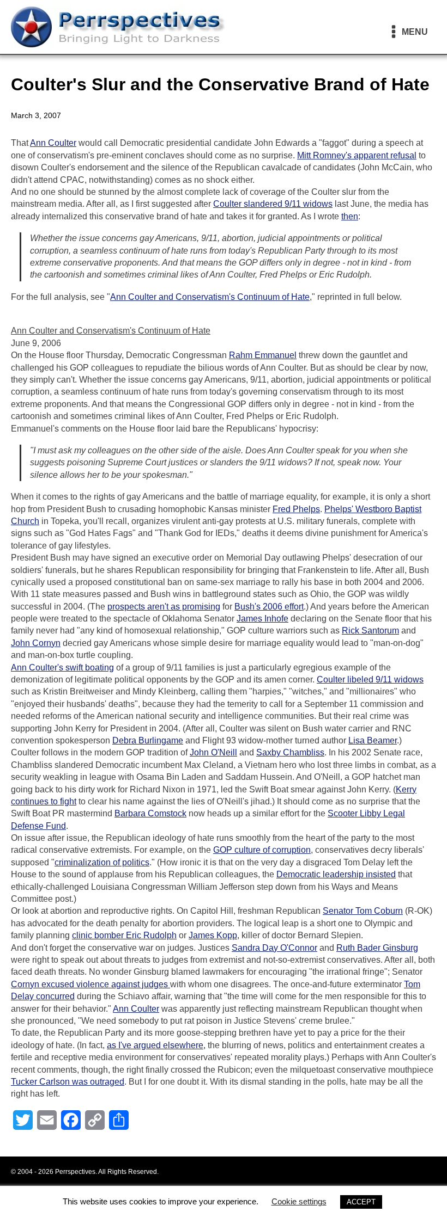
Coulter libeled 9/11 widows (370, 679)
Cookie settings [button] (299, 1201)
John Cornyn (36, 643)
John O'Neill (213, 752)
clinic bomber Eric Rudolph (124, 935)
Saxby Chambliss (290, 752)
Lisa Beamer (372, 740)
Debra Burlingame (147, 740)
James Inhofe (262, 618)
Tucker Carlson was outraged (67, 1081)
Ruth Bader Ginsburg (377, 947)
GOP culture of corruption (262, 849)
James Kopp (213, 935)
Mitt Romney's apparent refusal (356, 155)
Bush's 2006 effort (269, 606)
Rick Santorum (370, 630)
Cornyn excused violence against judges (90, 984)
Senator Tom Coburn (363, 910)
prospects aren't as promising (163, 606)
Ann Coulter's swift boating (62, 667)
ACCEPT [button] (361, 1202)
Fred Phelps (296, 509)
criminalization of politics (102, 862)
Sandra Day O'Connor (274, 947)
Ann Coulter (53, 142)
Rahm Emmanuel (263, 355)
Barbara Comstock (150, 813)
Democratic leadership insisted (336, 874)
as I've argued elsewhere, (156, 1045)
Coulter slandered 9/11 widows (273, 203)
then (349, 216)
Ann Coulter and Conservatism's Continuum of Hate (210, 297)
